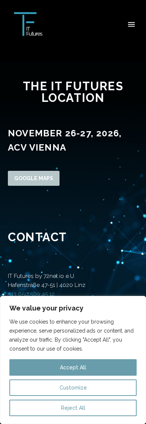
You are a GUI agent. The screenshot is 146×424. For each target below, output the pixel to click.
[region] (73, 360)
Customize (73, 388)
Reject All (73, 408)
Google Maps (33, 178)
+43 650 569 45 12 (31, 293)
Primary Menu (131, 24)
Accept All (73, 367)
